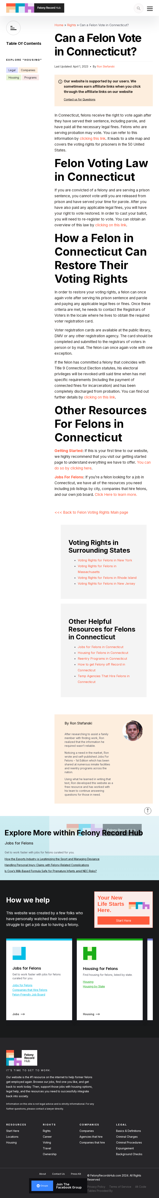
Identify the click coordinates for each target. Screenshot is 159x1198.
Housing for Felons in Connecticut (103, 653)
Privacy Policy (96, 1186)
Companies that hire (92, 1142)
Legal (12, 70)
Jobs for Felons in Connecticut (100, 647)
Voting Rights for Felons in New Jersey (106, 583)
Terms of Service (120, 1186)
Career (47, 1136)
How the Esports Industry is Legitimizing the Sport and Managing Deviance (52, 859)
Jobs (15, 1014)
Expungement (125, 1148)
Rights (71, 25)
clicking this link (92, 138)
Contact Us (58, 1173)
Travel (47, 1148)
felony (73, 924)
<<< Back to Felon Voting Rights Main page (91, 512)
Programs (30, 77)
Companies (28, 70)
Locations (12, 1136)
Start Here (123, 920)
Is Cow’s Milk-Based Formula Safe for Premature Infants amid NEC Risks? (51, 871)
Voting (47, 1142)
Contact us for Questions (79, 99)
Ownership (50, 1154)
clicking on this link (110, 225)
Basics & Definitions (128, 1130)
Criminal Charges (127, 1136)
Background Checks (129, 1154)
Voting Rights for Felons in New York (105, 560)
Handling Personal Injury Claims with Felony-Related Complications (47, 865)
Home (58, 25)
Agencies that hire (91, 1136)
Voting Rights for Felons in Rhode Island (107, 578)
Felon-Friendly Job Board (28, 994)
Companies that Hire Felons (29, 989)
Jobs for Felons (22, 985)
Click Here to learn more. (116, 494)
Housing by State (94, 986)
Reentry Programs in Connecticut (102, 658)
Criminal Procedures (129, 1142)
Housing (14, 77)
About (42, 1173)
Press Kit (76, 1173)
